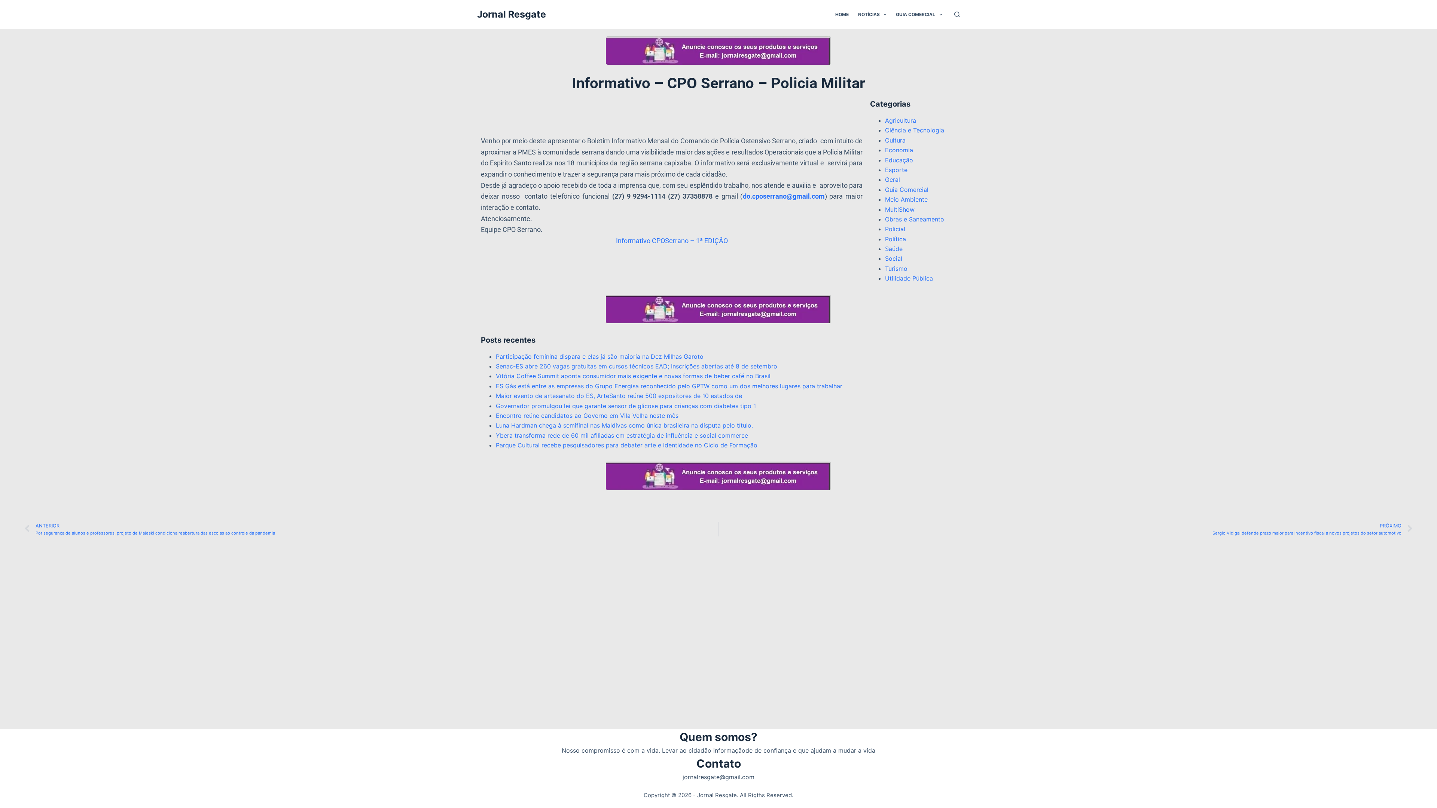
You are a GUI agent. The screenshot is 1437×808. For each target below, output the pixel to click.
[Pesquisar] (957, 14)
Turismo (896, 268)
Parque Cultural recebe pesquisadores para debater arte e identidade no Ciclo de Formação (626, 445)
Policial (895, 229)
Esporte (896, 170)
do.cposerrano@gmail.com (784, 196)
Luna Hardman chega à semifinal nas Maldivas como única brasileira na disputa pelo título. (624, 425)
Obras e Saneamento (914, 219)
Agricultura (900, 120)
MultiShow (900, 209)
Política (895, 239)
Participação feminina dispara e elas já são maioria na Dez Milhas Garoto (600, 356)
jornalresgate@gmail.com (718, 777)
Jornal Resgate (511, 14)
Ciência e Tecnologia (914, 130)
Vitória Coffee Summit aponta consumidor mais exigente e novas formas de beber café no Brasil (633, 376)
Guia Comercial (915, 14)
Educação (899, 160)
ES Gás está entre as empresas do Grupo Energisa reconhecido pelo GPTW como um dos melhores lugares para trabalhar (669, 386)
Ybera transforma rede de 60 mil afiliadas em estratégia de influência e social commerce (622, 435)
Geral (892, 179)
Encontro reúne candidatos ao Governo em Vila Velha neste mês (587, 415)
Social (893, 258)
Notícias (869, 14)
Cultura (895, 140)
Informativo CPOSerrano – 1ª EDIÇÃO (672, 241)
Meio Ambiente (906, 199)
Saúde (894, 248)
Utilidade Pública (909, 278)
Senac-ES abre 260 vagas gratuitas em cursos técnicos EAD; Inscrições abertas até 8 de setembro (636, 366)
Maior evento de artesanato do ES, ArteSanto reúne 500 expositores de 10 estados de (619, 396)
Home (842, 14)
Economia (899, 150)
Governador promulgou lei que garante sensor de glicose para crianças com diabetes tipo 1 (626, 406)
